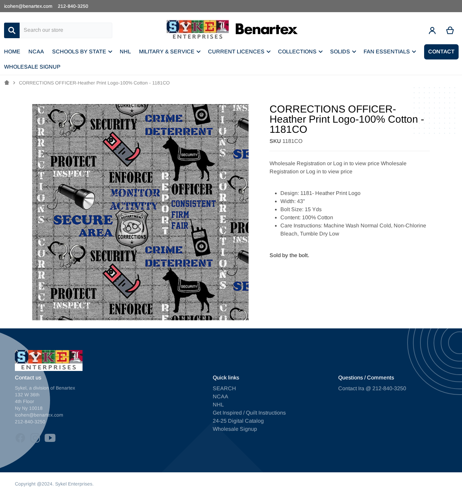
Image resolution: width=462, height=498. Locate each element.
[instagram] (35, 437)
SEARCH (224, 388)
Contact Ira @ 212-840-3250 (372, 388)
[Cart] (450, 30)
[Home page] (6, 82)
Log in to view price (356, 163)
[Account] (432, 30)
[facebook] (20, 437)
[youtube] (50, 437)
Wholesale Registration (298, 163)
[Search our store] (12, 30)
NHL (218, 404)
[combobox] (66, 30)
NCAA (220, 396)
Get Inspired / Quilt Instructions (249, 413)
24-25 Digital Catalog (238, 421)
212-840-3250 (73, 6)
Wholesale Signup (235, 429)
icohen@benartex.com (28, 6)
